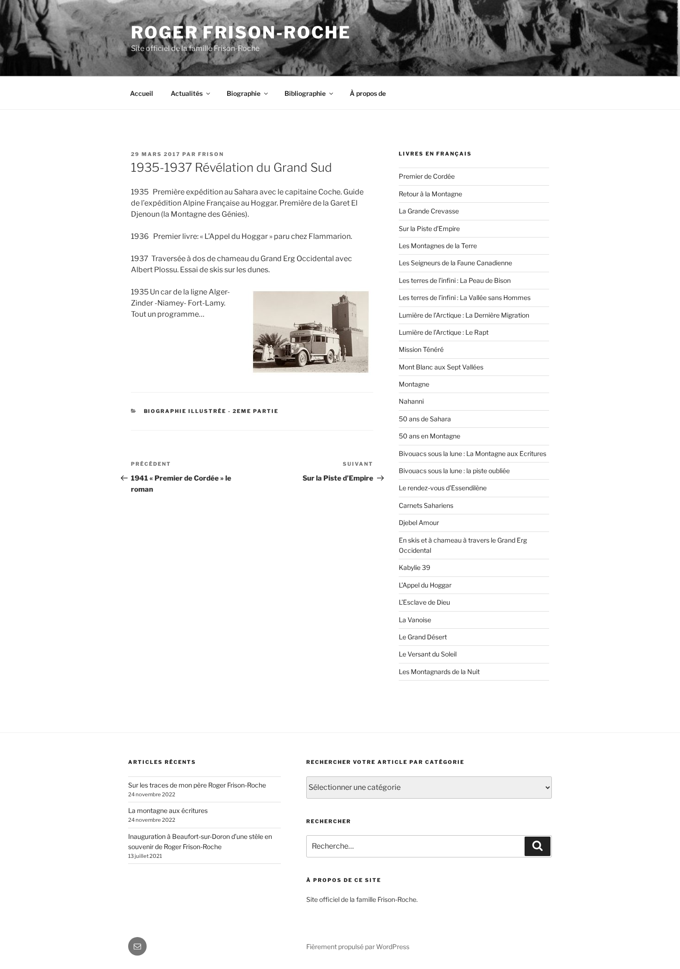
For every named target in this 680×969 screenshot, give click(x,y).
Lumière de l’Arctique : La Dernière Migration (464, 315)
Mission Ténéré (421, 349)
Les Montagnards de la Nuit (439, 671)
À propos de (368, 93)
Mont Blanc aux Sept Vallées (441, 367)
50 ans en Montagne (429, 436)
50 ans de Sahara (425, 419)
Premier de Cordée (427, 176)
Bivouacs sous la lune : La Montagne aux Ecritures (472, 453)
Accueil (141, 93)
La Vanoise (415, 620)
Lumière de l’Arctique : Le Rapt (443, 332)
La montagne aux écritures (168, 810)
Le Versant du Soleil (428, 654)
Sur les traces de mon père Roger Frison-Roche (197, 785)
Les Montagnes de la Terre (438, 246)
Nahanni (411, 401)
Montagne (414, 384)
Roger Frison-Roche (241, 32)
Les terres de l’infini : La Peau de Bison (455, 280)
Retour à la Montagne (430, 194)
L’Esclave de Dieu (424, 602)
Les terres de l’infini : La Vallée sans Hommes (465, 297)
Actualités (187, 93)
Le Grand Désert (423, 637)
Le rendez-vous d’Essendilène (443, 488)
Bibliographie (305, 93)
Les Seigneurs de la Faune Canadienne (455, 263)
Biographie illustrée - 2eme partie (211, 411)
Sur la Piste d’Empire (429, 228)
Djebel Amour (419, 522)
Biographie (243, 93)
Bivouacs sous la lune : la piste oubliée (454, 471)
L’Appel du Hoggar (425, 585)
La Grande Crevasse (429, 211)
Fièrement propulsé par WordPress (357, 946)
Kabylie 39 (414, 567)
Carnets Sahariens (426, 505)
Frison (211, 154)
